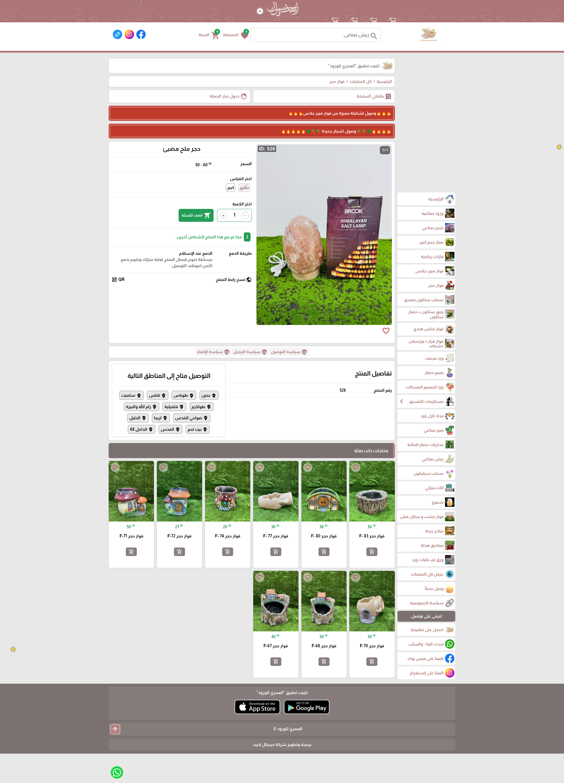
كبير (230, 187)
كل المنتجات (361, 81)
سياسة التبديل (250, 352)
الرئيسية (384, 81)
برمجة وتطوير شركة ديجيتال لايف (282, 744)
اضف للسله (196, 215)
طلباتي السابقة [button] (374, 96)
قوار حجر (337, 81)
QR (118, 280)
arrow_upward (115, 729)
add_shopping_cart (372, 552)
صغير (244, 187)
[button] (235, 35)
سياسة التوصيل (289, 352)
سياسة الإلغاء (213, 352)
